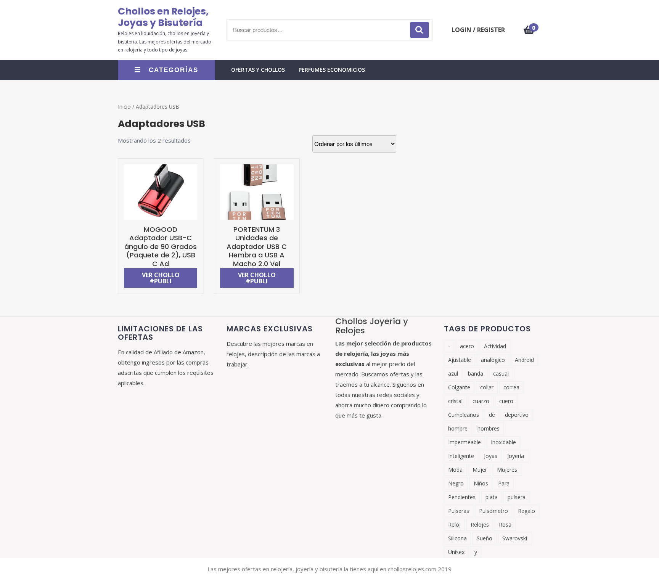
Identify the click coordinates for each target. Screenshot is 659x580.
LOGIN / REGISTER (478, 30)
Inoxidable (503, 442)
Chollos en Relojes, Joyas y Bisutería (163, 17)
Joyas (490, 456)
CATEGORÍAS (173, 70)
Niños (481, 483)
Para (504, 483)
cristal (455, 401)
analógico (493, 359)
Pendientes (462, 497)
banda (475, 373)
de (492, 414)
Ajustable (459, 359)
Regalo (526, 510)
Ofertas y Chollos (258, 69)
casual (501, 373)
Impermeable (464, 442)
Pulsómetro (493, 510)
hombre (458, 428)
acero (467, 346)
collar (486, 387)
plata (491, 497)
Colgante (459, 387)
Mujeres (507, 469)
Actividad (495, 346)
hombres (488, 428)
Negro (456, 483)
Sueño (484, 538)
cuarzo (481, 401)
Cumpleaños (463, 414)
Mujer (480, 469)
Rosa (505, 524)
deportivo (517, 414)
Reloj (454, 524)
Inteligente (461, 456)
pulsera (517, 497)
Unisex (456, 552)
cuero (506, 401)
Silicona (457, 538)
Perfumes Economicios (332, 69)
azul (453, 373)
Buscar (419, 30)
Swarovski (514, 538)
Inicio (124, 106)
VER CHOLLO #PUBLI (161, 278)
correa (511, 387)
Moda (455, 469)
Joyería (515, 456)
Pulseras (458, 510)
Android (524, 359)
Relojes (480, 524)
